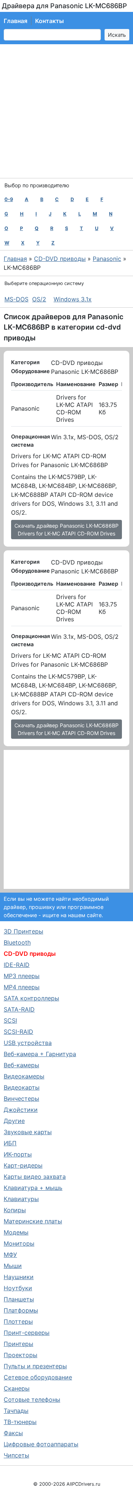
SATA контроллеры (31, 998)
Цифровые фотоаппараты (41, 1444)
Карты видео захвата (35, 1176)
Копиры (15, 1210)
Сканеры (17, 1388)
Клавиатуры (21, 1199)
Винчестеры (21, 1098)
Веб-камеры (21, 1065)
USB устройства (28, 1042)
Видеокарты (22, 1087)
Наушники (19, 1277)
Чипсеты (16, 1455)
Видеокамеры (24, 1076)
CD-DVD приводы (60, 258)
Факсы (13, 1433)
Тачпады (16, 1410)
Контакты (49, 21)
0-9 (8, 199)
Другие (14, 1121)
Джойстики (21, 1109)
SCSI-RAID (18, 1031)
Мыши (13, 1265)
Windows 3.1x (73, 299)
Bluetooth (17, 942)
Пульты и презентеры (35, 1366)
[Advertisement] (66, 111)
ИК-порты (18, 1154)
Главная (15, 21)
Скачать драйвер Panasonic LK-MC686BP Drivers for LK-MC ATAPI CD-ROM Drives (66, 529)
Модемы (16, 1232)
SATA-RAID (19, 1009)
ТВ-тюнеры (20, 1422)
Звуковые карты (28, 1132)
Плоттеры (18, 1321)
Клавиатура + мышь (33, 1187)
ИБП (10, 1143)
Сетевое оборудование (38, 1377)
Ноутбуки (18, 1288)
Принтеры (18, 1343)
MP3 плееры (22, 976)
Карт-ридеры (23, 1165)
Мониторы (19, 1243)
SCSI (10, 1020)
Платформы (21, 1310)
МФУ (10, 1254)
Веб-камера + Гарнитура (40, 1054)
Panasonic (107, 258)
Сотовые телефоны (32, 1399)
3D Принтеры (23, 931)
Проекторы (20, 1355)
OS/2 (39, 299)
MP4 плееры (22, 987)
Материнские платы (33, 1221)
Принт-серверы (27, 1332)
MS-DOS (16, 299)
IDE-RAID (17, 964)
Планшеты (19, 1299)
